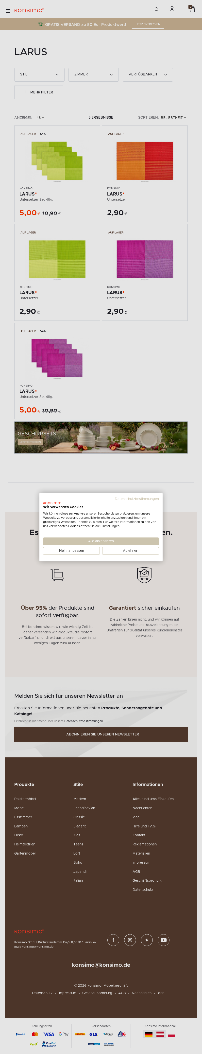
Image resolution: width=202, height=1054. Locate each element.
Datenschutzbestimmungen (137, 498)
